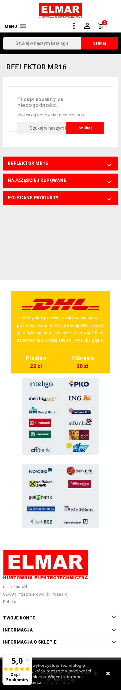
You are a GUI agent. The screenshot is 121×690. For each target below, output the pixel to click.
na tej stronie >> (60, 682)
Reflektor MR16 (28, 163)
